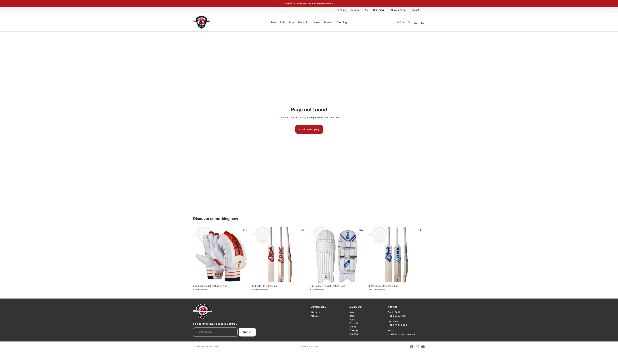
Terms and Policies (309, 346)
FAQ (366, 10)
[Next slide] (303, 254)
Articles (314, 315)
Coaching (340, 10)
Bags (352, 319)
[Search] (408, 22)
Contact (414, 10)
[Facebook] (412, 347)
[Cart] (422, 22)
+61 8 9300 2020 (397, 324)
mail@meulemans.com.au (401, 334)
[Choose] (245, 278)
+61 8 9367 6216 (397, 315)
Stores (355, 10)
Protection (354, 323)
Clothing (353, 333)
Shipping (378, 10)
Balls (351, 315)
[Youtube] (423, 347)
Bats (351, 312)
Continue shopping (309, 129)
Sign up (247, 332)
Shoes (352, 326)
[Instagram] (417, 347)
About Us (315, 312)
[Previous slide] (256, 254)
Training (353, 330)
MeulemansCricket (209, 346)
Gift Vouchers (397, 10)
